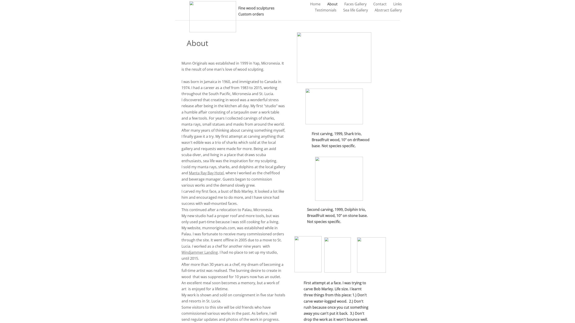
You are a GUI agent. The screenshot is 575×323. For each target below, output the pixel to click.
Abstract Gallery (388, 10)
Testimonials (325, 10)
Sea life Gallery (355, 10)
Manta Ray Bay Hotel (206, 172)
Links (397, 4)
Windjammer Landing (199, 252)
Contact (380, 4)
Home (315, 4)
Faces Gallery (355, 4)
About (332, 4)
